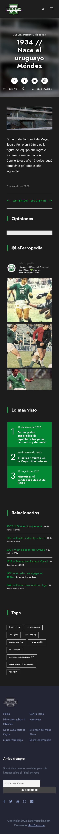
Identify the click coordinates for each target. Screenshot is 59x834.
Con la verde (37, 714)
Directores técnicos (21, 664)
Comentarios (44, 89)
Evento (13, 89)
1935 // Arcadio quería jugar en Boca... (24, 575)
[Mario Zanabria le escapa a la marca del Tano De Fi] (29, 346)
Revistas (34, 627)
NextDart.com (36, 825)
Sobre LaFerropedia (40, 740)
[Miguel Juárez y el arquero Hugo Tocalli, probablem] (29, 300)
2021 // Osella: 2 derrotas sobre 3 (26, 538)
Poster (30, 634)
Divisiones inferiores (21, 657)
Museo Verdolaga (13, 740)
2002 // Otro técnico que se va (24, 526)
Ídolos (14, 627)
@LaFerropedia (27, 248)
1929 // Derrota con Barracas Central (27, 561)
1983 (13, 634)
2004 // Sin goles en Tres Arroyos (26, 550)
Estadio (14, 649)
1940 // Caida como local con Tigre (27, 585)
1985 (13, 672)
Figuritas (37, 642)
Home (6, 714)
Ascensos (16, 642)
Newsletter (35, 719)
